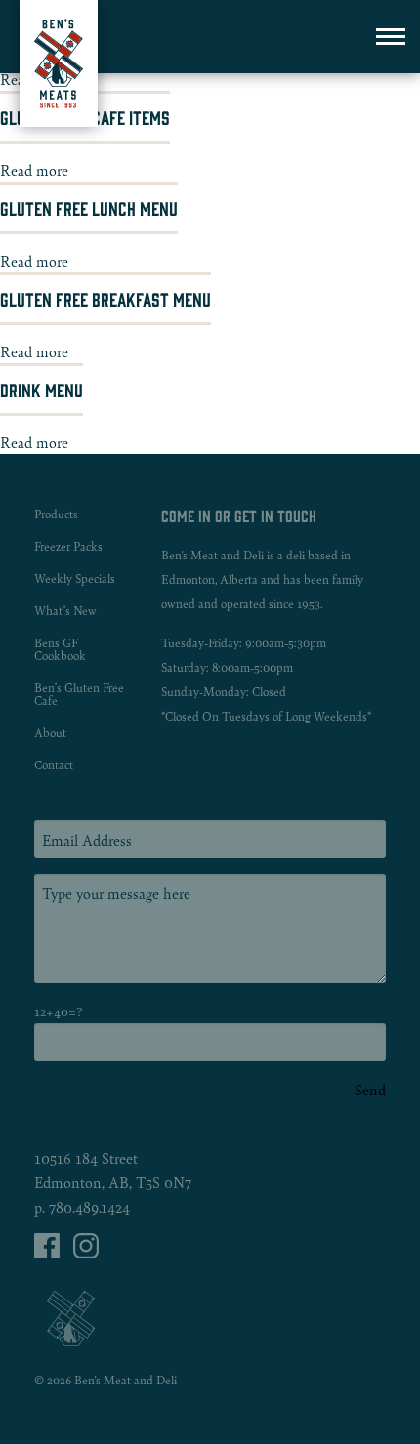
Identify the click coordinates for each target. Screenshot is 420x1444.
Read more (34, 169)
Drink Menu (41, 389)
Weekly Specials (74, 578)
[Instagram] (86, 1252)
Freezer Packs (68, 546)
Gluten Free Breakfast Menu (105, 298)
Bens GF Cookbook (60, 649)
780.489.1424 (89, 1206)
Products (56, 514)
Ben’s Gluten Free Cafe (79, 694)
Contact (53, 765)
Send (370, 1089)
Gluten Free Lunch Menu (89, 208)
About (50, 732)
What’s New (65, 610)
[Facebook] (48, 1252)
